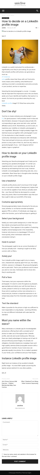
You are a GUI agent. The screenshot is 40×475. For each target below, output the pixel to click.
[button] (37, 10)
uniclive (4, 27)
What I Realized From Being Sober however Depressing (29, 382)
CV (3, 118)
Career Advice (10, 15)
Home (3, 15)
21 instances (6, 77)
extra (3, 79)
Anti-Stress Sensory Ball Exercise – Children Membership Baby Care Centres (9, 384)
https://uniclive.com (20, 408)
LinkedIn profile (7, 103)
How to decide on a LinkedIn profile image (20, 23)
